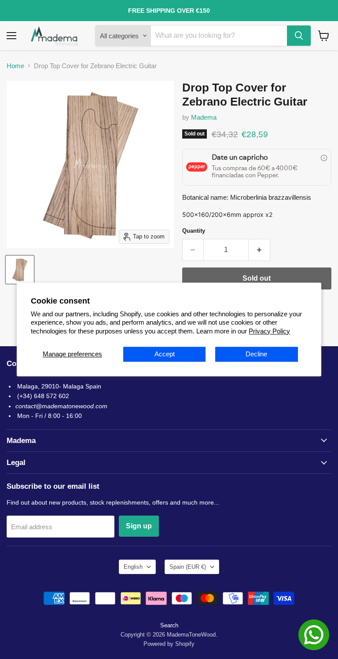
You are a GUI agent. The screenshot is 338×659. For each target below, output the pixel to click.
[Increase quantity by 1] (259, 250)
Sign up (139, 526)
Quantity (193, 230)
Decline (256, 354)
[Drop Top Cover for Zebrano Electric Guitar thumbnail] (20, 270)
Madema (204, 117)
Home (15, 66)
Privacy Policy (269, 331)
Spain (187, 567)
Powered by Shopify (169, 644)
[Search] (299, 36)
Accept (164, 354)
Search (169, 625)
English (133, 567)
